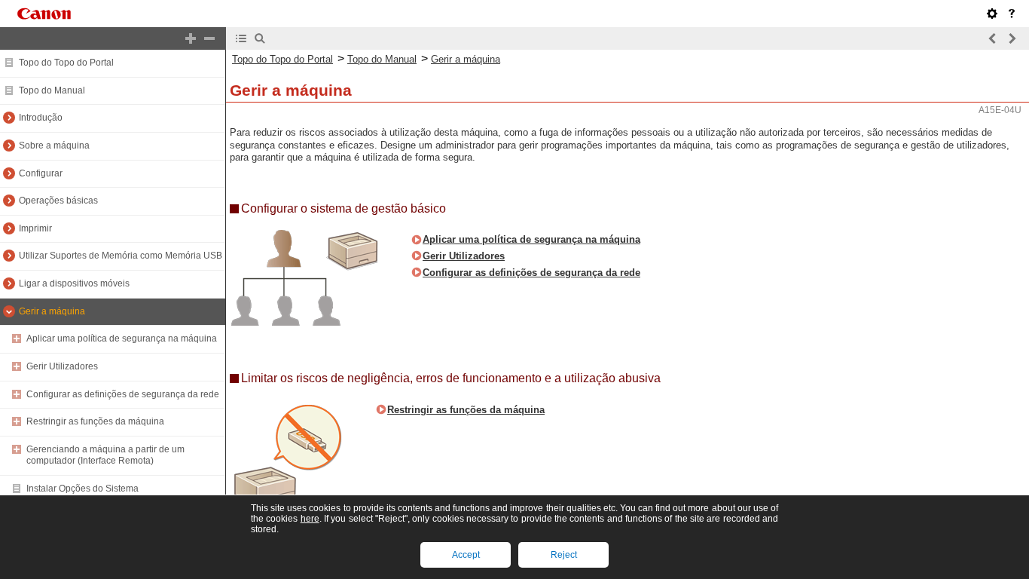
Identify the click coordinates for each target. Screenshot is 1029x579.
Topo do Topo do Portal (66, 62)
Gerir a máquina (52, 311)
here (310, 518)
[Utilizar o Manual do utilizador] (1011, 13)
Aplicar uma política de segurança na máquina (121, 338)
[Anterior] (993, 38)
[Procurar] (260, 38)
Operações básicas (58, 200)
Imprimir (35, 228)
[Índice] (241, 38)
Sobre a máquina (54, 145)
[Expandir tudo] (190, 38)
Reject (564, 555)
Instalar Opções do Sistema (82, 488)
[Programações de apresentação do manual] (992, 13)
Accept (466, 555)
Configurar (41, 173)
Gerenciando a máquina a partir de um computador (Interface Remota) (105, 455)
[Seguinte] (1011, 38)
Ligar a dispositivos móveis (74, 283)
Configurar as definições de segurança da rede (122, 394)
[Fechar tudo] (209, 38)
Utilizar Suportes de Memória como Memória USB (120, 255)
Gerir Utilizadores (62, 366)
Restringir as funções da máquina (95, 421)
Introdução (41, 117)
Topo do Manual (52, 90)
